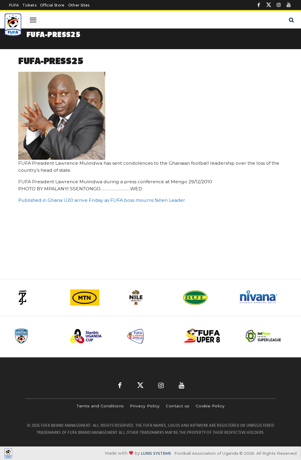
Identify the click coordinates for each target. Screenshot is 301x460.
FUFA (14, 5)
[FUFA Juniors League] (150, 336)
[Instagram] (278, 5)
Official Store (52, 5)
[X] (268, 5)
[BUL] (206, 297)
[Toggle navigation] (32, 20)
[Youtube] (288, 5)
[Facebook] (258, 5)
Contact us (178, 406)
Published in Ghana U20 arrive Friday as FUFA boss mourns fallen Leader (101, 200)
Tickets (29, 5)
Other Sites (79, 5)
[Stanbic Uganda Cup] (94, 336)
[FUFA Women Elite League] (37, 336)
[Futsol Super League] (264, 336)
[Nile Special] (150, 297)
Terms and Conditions (100, 406)
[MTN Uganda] (94, 297)
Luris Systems (156, 453)
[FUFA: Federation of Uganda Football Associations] (12, 25)
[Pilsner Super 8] (207, 336)
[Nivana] (262, 297)
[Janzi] (38, 297)
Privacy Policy (145, 406)
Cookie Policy (210, 406)
